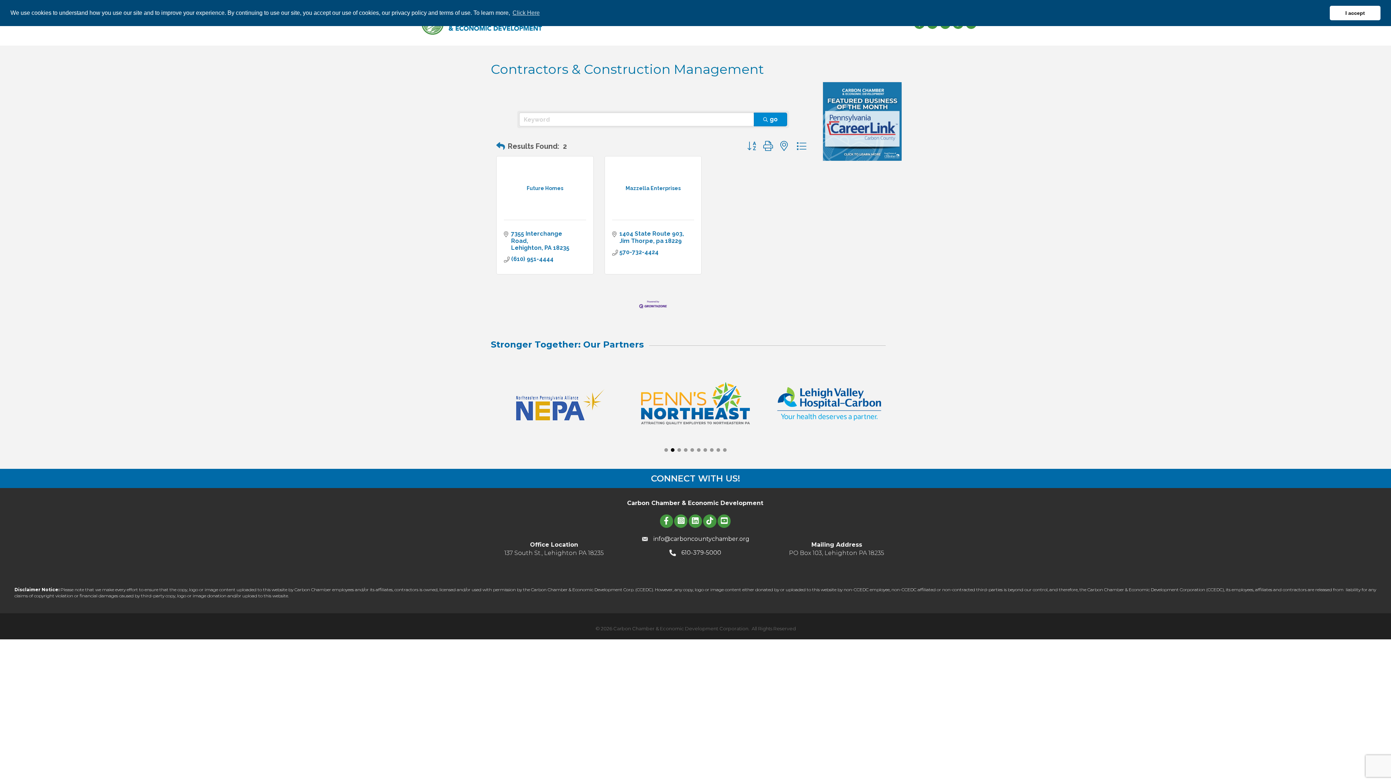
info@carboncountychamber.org (701, 538)
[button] (500, 146)
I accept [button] (1355, 13)
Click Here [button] (526, 13)
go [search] (774, 119)
